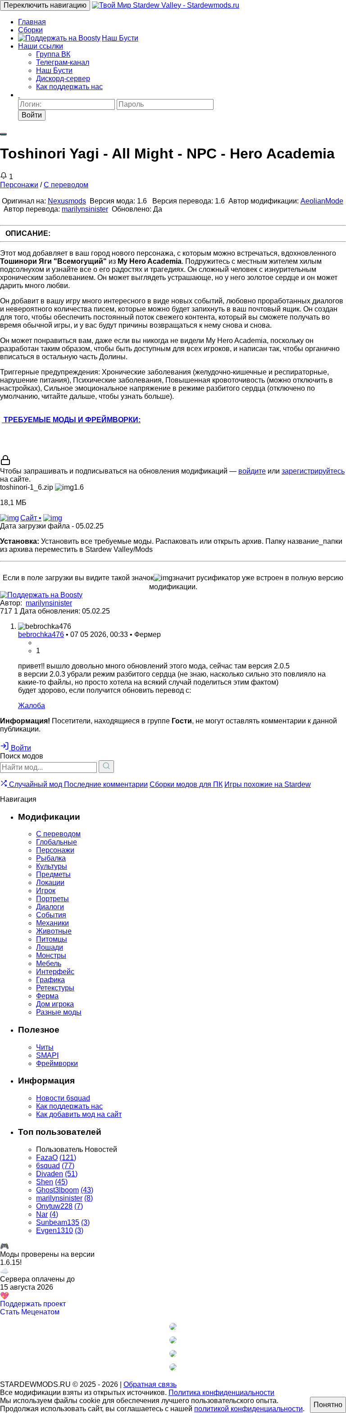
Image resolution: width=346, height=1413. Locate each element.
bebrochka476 (41, 634)
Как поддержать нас (69, 86)
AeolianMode (321, 201)
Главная (32, 22)
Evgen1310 (54, 1230)
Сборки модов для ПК (186, 784)
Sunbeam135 (57, 1222)
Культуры (51, 866)
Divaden (49, 1174)
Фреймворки (57, 1063)
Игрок (45, 890)
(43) (87, 1190)
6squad (48, 1165)
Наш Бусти (120, 38)
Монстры (51, 955)
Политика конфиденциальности (221, 1392)
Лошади (49, 947)
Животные (54, 931)
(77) (68, 1165)
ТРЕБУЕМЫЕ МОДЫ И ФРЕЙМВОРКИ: (71, 420)
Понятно (328, 1404)
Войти (32, 115)
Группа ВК (53, 54)
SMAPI (47, 1055)
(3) (85, 1222)
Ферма (47, 996)
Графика (50, 980)
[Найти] (106, 766)
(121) (67, 1157)
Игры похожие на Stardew (267, 784)
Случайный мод (35, 784)
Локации (50, 882)
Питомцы (51, 939)
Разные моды (59, 1012)
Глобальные (56, 842)
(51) (71, 1174)
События (51, 915)
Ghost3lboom (57, 1190)
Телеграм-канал (62, 62)
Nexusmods (67, 201)
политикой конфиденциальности (248, 1409)
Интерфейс (55, 971)
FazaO (47, 1157)
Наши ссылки (40, 46)
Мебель (48, 963)
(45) (61, 1182)
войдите (252, 471)
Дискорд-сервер (63, 78)
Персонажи (19, 185)
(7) (78, 1206)
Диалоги (50, 907)
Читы (45, 1047)
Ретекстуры (55, 988)
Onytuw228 (54, 1206)
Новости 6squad (63, 1098)
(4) (54, 1214)
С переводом (66, 185)
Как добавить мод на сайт (79, 1114)
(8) (88, 1198)
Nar (42, 1214)
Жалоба (31, 705)
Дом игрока (55, 1004)
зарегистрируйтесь (313, 471)
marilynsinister (85, 209)
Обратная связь (150, 1384)
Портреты (52, 899)
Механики (52, 923)
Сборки (30, 30)
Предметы (53, 874)
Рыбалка (51, 858)
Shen (44, 1182)
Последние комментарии (106, 784)
